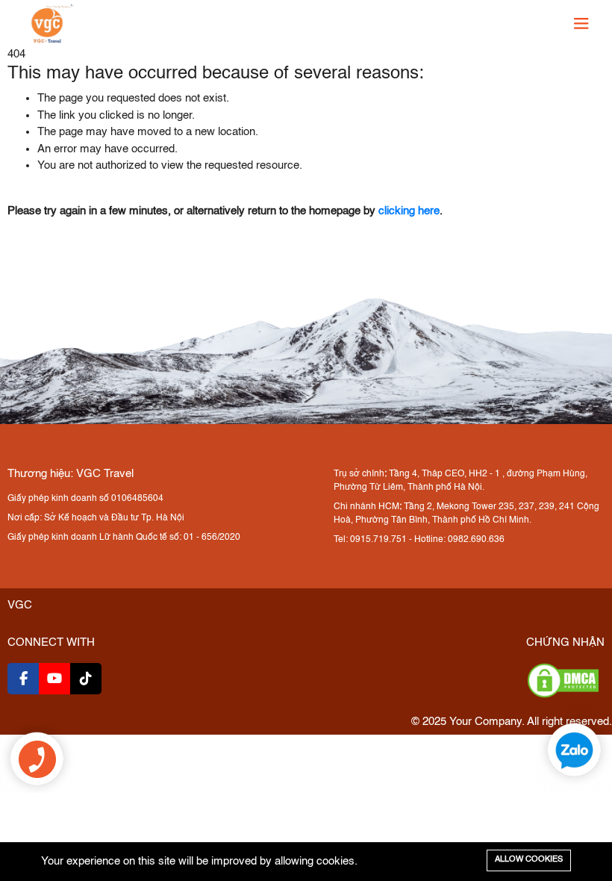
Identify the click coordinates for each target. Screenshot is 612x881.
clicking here (409, 211)
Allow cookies (529, 860)
